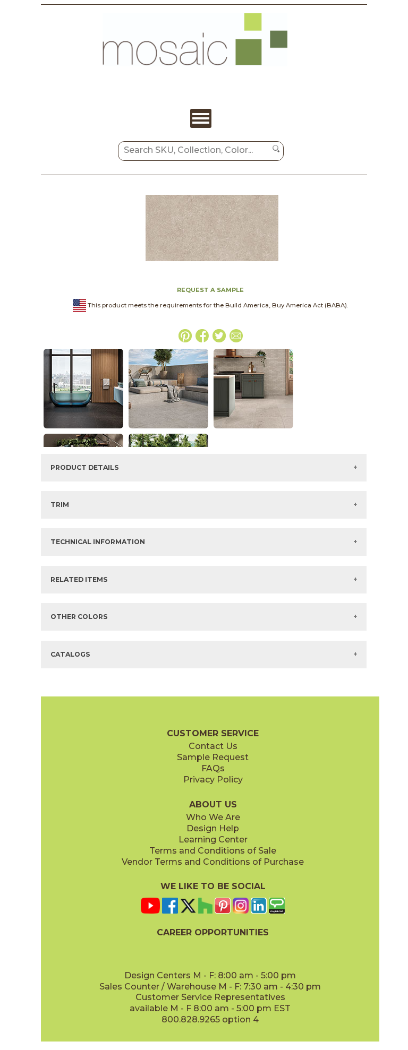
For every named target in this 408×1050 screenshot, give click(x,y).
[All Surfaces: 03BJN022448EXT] (168, 429)
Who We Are (213, 817)
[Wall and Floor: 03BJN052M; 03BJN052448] (83, 429)
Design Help (212, 828)
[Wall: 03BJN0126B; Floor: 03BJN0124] (253, 429)
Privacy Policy (213, 779)
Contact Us (213, 746)
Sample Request (213, 757)
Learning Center (213, 839)
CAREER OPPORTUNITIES (213, 932)
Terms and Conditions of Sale (212, 851)
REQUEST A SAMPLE (210, 290)
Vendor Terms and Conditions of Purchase (213, 862)
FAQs (213, 768)
